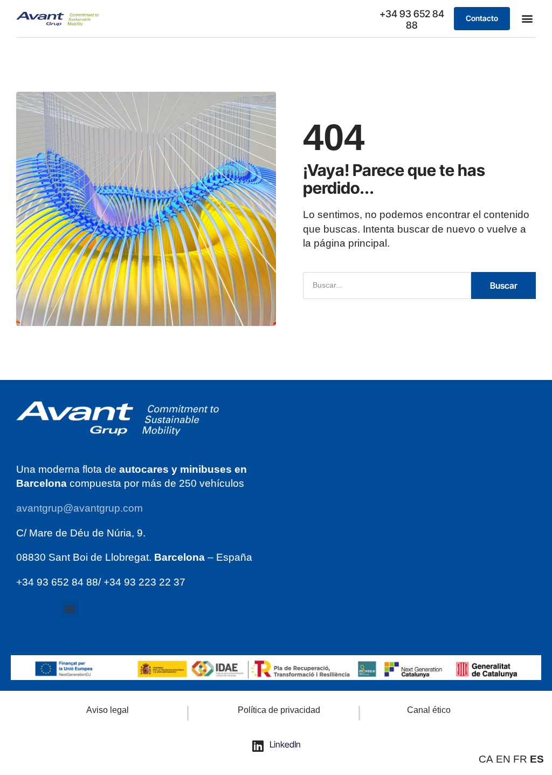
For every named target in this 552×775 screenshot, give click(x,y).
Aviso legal (107, 710)
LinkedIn (285, 744)
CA (486, 759)
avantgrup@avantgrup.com (79, 508)
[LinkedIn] (258, 745)
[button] (527, 19)
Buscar (504, 285)
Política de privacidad (279, 710)
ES (537, 759)
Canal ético (429, 710)
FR (520, 759)
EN (503, 759)
